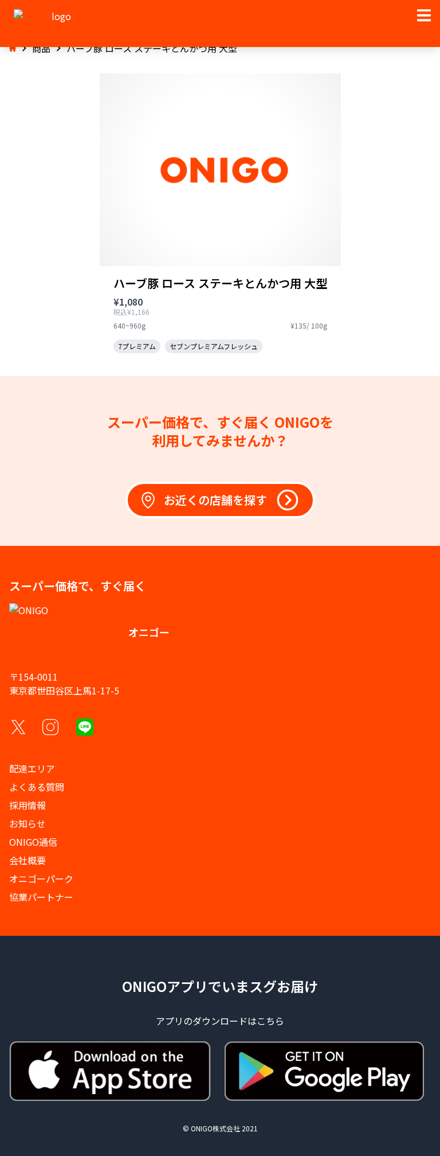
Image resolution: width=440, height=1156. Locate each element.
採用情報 (27, 805)
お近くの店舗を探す (215, 499)
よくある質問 (36, 787)
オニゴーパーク (41, 878)
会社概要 (27, 860)
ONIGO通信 (33, 842)
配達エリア (32, 768)
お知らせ (27, 823)
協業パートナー (41, 897)
